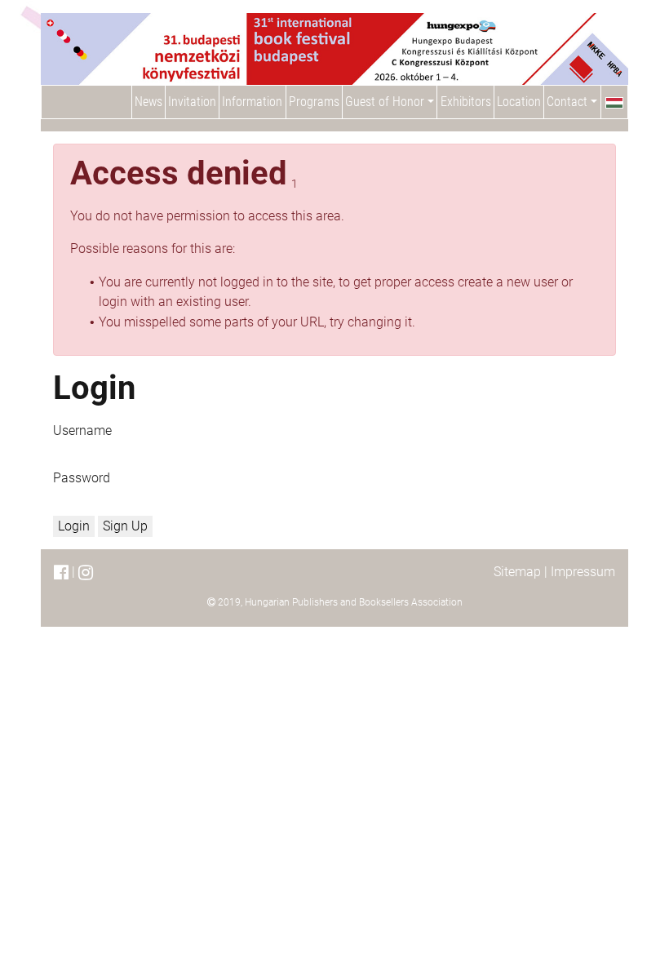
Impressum (583, 571)
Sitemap (517, 571)
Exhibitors (466, 101)
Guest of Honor (386, 101)
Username (82, 430)
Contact (569, 101)
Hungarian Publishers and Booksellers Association (354, 602)
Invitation (192, 101)
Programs (314, 101)
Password (81, 478)
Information (252, 101)
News (148, 101)
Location (519, 101)
